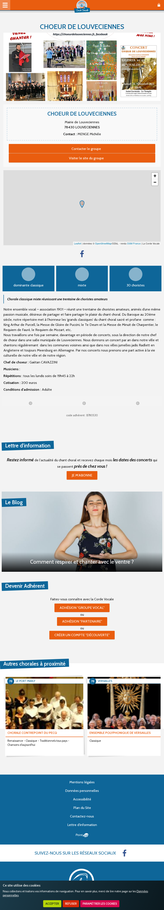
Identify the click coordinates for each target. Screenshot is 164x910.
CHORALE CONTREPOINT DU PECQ (32, 733)
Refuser (71, 903)
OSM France (134, 243)
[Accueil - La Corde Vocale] (82, 6)
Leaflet (77, 243)
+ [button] (155, 176)
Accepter (52, 903)
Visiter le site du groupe (86, 158)
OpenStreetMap (103, 243)
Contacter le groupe (86, 149)
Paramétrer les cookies (100, 903)
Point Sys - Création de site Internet (82, 835)
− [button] (155, 182)
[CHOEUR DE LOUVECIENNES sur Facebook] (82, 254)
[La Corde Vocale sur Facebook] (124, 853)
